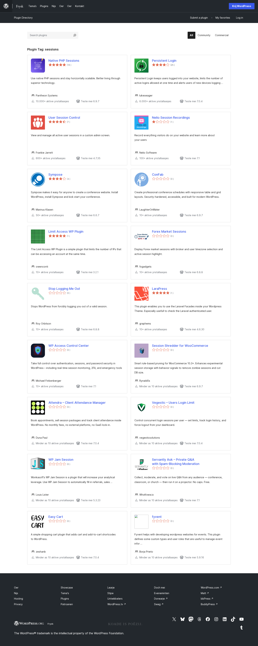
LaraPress (159, 288)
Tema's (65, 593)
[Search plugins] (74, 35)
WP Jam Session (60, 459)
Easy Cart (55, 517)
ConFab (157, 174)
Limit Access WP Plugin (65, 231)
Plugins (65, 598)
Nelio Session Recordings (171, 117)
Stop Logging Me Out (64, 288)
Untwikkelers (115, 598)
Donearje (161, 598)
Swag (159, 604)
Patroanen (67, 604)
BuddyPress (209, 604)
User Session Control (64, 117)
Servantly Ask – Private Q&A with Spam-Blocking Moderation (175, 461)
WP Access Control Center (68, 345)
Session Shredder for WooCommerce (180, 345)
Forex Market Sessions (169, 231)
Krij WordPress (241, 6)
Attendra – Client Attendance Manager (77, 402)
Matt (205, 593)
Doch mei (159, 587)
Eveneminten (161, 593)
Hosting (18, 598)
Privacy (18, 604)
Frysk (50, 623)
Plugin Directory (23, 17)
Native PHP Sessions (63, 60)
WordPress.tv (116, 604)
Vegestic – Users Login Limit (173, 402)
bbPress (207, 598)
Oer (16, 587)
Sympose (55, 174)
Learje (111, 587)
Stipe (110, 593)
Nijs (16, 593)
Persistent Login (164, 60)
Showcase (67, 587)
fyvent (157, 517)
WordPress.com (211, 587)
